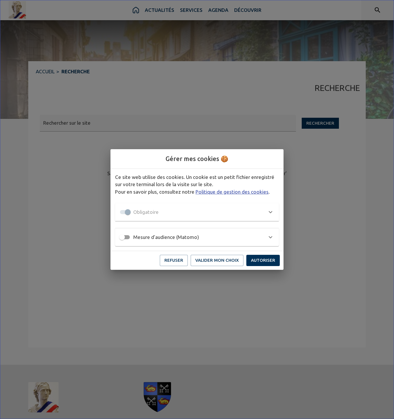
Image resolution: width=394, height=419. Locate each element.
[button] (197, 212)
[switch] (122, 237)
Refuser (173, 260)
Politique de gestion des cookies (232, 191)
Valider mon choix (217, 260)
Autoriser (263, 260)
